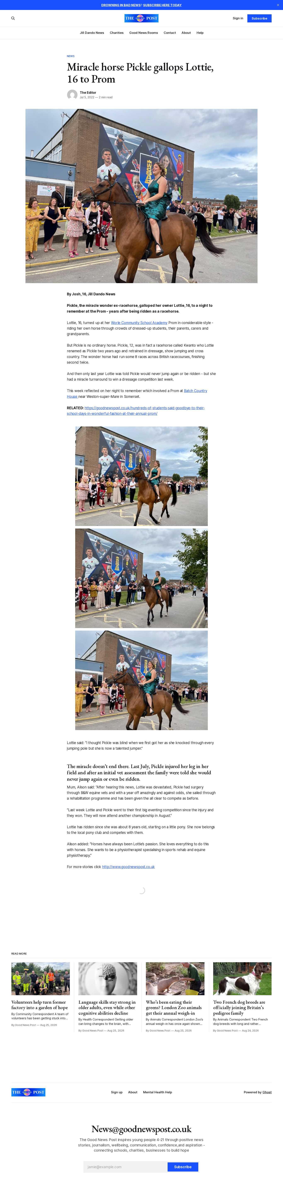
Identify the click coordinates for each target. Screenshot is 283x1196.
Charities (116, 33)
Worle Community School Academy (139, 323)
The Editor (88, 92)
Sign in (238, 18)
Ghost (267, 1092)
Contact (170, 33)
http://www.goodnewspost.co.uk (128, 867)
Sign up (116, 1092)
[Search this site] (13, 18)
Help (200, 33)
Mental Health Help (157, 1092)
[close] (278, 5)
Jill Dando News (92, 33)
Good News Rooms (143, 33)
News (71, 56)
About (186, 33)
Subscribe (259, 18)
